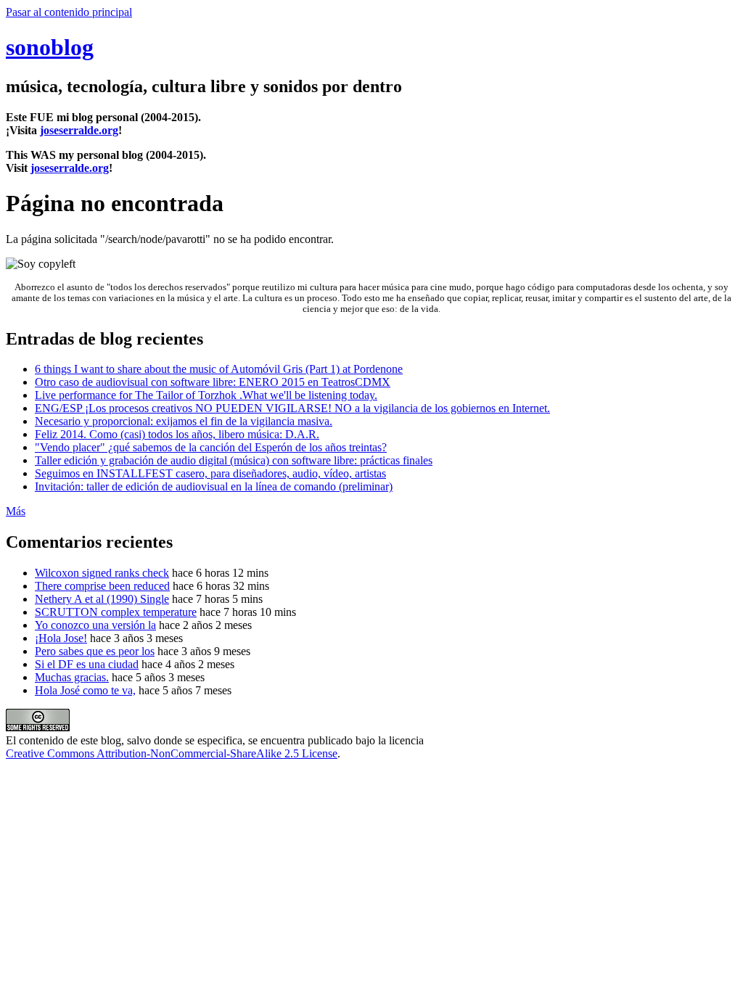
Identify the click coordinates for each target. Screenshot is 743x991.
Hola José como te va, (85, 690)
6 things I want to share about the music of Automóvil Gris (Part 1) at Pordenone (219, 369)
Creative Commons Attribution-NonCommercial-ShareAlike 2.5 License (171, 753)
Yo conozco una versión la (95, 625)
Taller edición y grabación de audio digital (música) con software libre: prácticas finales (233, 460)
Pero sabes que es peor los (95, 651)
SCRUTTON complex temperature (116, 612)
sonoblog (50, 47)
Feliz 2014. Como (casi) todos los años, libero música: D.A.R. (177, 434)
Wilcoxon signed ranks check (102, 573)
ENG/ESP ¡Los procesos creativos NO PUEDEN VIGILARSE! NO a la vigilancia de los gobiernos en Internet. (292, 408)
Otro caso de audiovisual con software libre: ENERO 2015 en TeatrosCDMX (212, 382)
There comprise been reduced (102, 586)
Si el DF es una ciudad (87, 664)
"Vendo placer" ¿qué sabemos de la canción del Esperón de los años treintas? (211, 447)
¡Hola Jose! (61, 638)
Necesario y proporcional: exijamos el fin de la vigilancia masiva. (183, 421)
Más (15, 511)
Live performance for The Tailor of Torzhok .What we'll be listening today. (206, 395)
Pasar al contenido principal (69, 12)
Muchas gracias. (72, 677)
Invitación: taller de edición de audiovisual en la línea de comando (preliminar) (214, 486)
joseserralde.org (79, 130)
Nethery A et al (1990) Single (102, 599)
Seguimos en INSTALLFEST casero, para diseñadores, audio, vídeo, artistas (210, 473)
